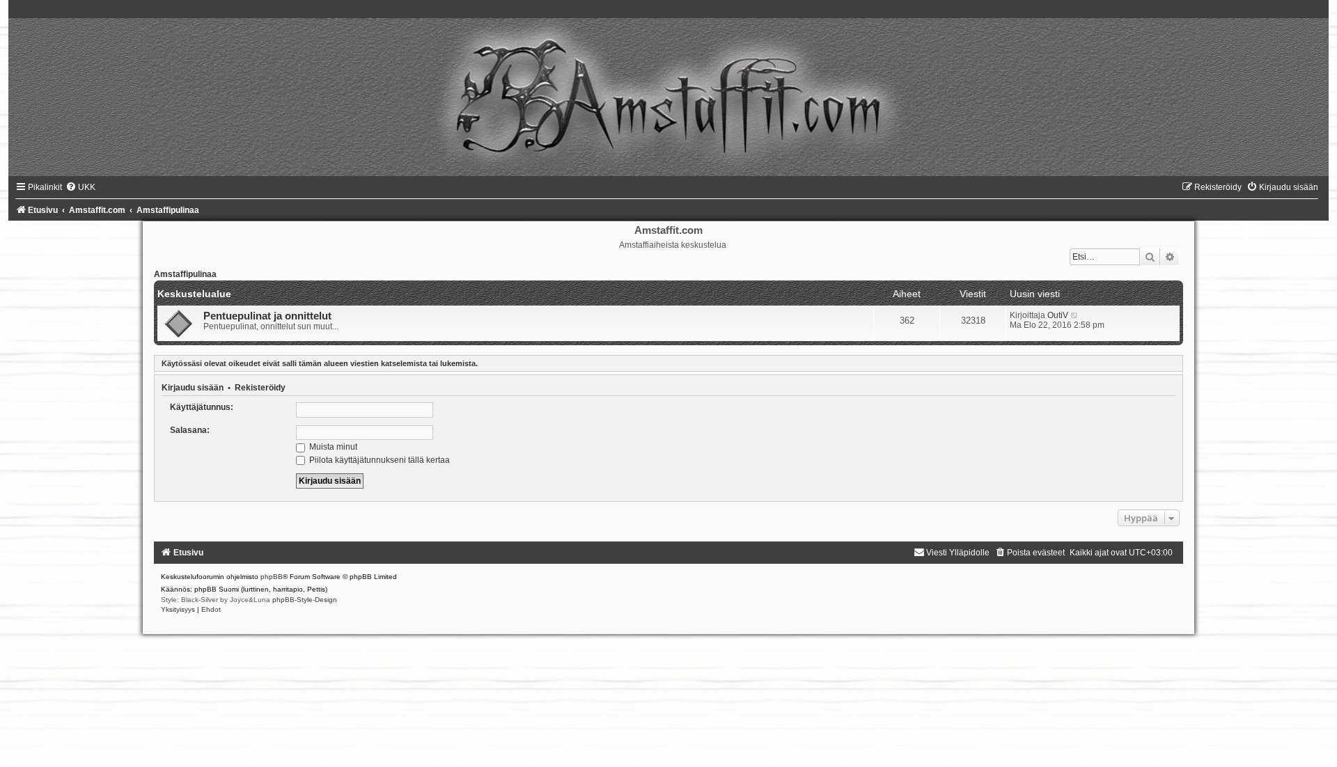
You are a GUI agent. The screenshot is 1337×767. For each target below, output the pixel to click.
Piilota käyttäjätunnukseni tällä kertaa (378, 460)
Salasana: (190, 430)
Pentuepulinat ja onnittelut (267, 316)
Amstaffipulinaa (185, 274)
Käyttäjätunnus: (201, 407)
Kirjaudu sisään (193, 388)
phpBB (271, 576)
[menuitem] (80, 187)
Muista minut (332, 447)
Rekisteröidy (260, 388)
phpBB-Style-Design (304, 599)
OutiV (1057, 315)
